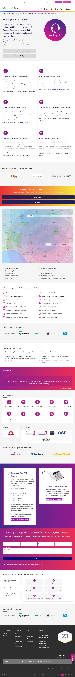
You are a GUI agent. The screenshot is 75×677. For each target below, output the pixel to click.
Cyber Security (18, 646)
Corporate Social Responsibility (63, 668)
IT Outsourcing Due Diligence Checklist (57, 485)
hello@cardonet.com (49, 2)
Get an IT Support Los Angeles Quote (19, 51)
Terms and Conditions (60, 665)
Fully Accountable (66, 418)
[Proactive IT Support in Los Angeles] (5, 133)
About (62, 9)
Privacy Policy (40, 564)
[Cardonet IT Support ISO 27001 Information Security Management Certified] (30, 433)
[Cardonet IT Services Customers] (14, 454)
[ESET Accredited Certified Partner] (51, 333)
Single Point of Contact (37, 406)
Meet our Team (30, 636)
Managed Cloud (18, 641)
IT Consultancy (18, 636)
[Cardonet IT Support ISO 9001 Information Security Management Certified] (42, 433)
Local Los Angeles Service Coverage (11, 594)
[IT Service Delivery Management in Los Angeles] (41, 101)
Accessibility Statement (38, 665)
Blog (28, 638)
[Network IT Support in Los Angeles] (5, 101)
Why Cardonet (30, 633)
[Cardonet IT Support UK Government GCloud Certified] (46, 439)
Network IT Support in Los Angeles (14, 107)
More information (69, 674)
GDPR (46, 665)
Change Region (41, 649)
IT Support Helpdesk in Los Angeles (15, 76)
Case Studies (30, 641)
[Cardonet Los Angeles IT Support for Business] (10, 7)
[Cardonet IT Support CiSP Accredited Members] (62, 433)
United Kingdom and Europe (30, 661)
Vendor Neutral (52, 406)
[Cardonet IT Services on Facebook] (10, 655)
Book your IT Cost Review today (19, 519)
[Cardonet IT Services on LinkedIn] (6, 655)
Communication (18, 643)
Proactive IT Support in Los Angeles (15, 138)
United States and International (46, 661)
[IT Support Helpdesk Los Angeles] (5, 70)
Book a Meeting (58, 1)
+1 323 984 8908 (15, 536)
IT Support (17, 633)
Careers (28, 643)
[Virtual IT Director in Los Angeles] (41, 133)
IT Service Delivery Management (53, 590)
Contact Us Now (67, 1)
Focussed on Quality (37, 418)
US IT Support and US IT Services (10, 580)
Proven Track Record (23, 406)
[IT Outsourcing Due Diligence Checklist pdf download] (55, 475)
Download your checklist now (54, 499)
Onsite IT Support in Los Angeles (49, 76)
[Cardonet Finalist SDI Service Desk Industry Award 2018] (11, 433)
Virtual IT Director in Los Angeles (49, 138)
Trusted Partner (23, 418)
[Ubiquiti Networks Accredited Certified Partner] (37, 333)
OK (62, 674)
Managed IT (18, 638)
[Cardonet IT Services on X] (8, 655)
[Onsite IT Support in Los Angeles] (41, 70)
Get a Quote (38, 202)
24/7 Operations (9, 406)
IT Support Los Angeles (10, 587)
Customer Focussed (66, 406)
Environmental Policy (51, 668)
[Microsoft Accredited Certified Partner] (65, 333)
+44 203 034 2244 (11, 2)
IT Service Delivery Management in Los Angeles (54, 107)
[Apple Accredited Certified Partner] (23, 333)
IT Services (54, 9)
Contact (68, 9)
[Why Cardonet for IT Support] (9, 402)
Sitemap (67, 665)
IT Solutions (44, 9)
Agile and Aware (52, 418)
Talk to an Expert (38, 197)
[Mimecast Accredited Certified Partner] (10, 333)
